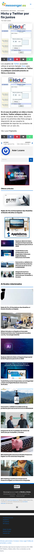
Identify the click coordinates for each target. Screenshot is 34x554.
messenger (5, 10)
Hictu (24, 66)
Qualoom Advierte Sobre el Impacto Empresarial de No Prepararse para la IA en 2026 (24, 243)
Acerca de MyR (20, 496)
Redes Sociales (7, 529)
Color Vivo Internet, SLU (12, 500)
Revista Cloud (7, 531)
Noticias (13, 10)
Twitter (16, 64)
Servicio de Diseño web (23, 494)
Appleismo (6, 519)
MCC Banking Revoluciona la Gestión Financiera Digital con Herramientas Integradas (16, 455)
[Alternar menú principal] (30, 4)
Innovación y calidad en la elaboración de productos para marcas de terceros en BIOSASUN (23, 264)
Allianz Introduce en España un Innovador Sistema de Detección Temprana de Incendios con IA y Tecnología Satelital (16, 333)
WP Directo (6, 523)
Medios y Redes (25, 492)
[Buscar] (31, 160)
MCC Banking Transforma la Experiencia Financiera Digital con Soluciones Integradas (15, 479)
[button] (17, 507)
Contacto (12, 496)
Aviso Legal (23, 541)
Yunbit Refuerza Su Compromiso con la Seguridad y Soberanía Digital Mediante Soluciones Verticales (22, 254)
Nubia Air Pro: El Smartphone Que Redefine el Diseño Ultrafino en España (15, 308)
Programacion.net (8, 517)
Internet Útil (6, 533)
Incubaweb (6, 521)
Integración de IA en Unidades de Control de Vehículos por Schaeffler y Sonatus (24, 274)
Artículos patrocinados (9, 494)
